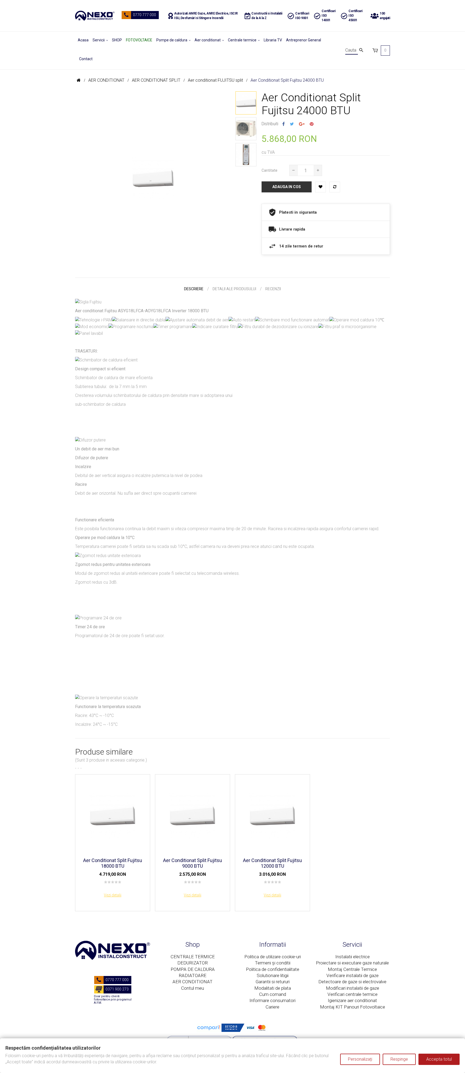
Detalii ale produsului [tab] (234, 289)
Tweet (292, 124)
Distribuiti (283, 124)
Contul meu (192, 988)
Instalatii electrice (352, 956)
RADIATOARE (192, 975)
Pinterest (311, 124)
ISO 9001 (301, 18)
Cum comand (272, 994)
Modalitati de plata (272, 988)
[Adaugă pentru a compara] (334, 187)
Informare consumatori (272, 1000)
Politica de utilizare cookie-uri (272, 956)
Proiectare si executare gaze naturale (352, 963)
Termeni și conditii (272, 963)
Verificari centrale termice (352, 994)
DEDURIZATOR (192, 963)
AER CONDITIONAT (192, 981)
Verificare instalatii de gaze (352, 975)
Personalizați (360, 1059)
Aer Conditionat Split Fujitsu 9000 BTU (192, 863)
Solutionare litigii (272, 975)
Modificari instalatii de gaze (352, 988)
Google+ (302, 124)
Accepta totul (439, 1059)
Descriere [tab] (193, 289)
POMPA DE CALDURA (193, 969)
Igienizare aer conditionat (352, 1000)
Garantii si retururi (273, 981)
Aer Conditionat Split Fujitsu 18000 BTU (112, 863)
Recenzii (273, 289)
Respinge (399, 1059)
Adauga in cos (286, 187)
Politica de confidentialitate (272, 969)
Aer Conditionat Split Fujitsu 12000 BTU (272, 863)
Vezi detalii (112, 895)
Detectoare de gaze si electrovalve (352, 981)
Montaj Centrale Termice (352, 969)
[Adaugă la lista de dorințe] (320, 187)
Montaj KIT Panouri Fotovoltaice (352, 1007)
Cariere (272, 1007)
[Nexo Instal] (95, 15)
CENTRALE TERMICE (193, 956)
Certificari (302, 13)
